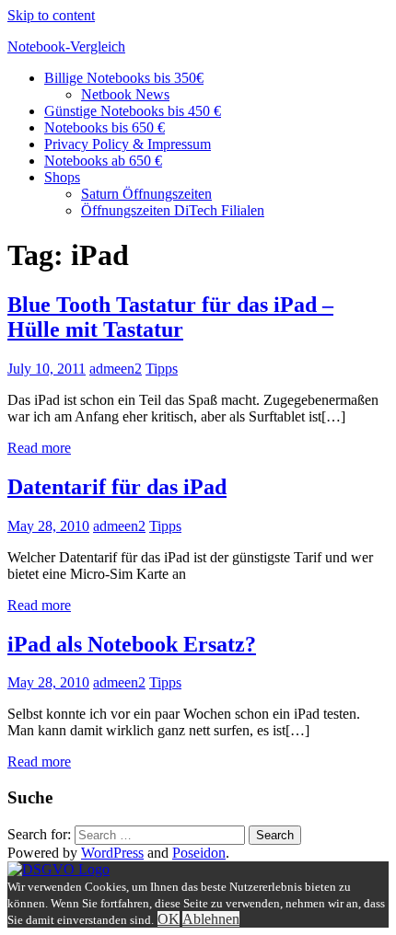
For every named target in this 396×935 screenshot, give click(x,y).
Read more (39, 448)
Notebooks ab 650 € (103, 160)
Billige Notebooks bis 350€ (124, 78)
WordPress (112, 852)
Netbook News (125, 94)
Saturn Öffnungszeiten (146, 194)
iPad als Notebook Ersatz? (131, 644)
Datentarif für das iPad (117, 487)
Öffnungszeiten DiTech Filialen (172, 210)
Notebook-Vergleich (66, 46)
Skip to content (51, 15)
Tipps (162, 368)
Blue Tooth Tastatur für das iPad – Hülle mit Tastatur (170, 317)
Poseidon (199, 852)
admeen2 (115, 368)
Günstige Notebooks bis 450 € (132, 111)
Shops (62, 177)
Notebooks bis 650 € (104, 127)
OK (168, 919)
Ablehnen (210, 919)
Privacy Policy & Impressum (127, 144)
